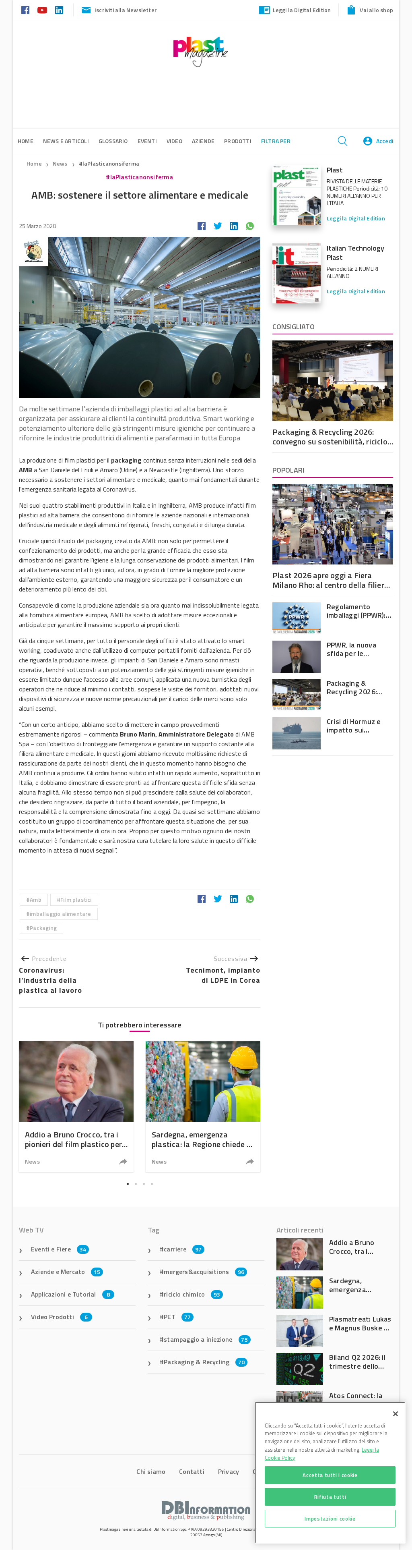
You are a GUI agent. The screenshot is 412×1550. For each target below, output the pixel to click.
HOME (25, 141)
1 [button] (128, 1184)
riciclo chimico (192, 1294)
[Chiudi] (395, 1414)
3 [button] (144, 1184)
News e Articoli (66, 141)
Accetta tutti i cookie (330, 1475)
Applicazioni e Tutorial (70, 1294)
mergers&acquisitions (204, 1271)
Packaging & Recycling (204, 1362)
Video (174, 141)
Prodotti (237, 141)
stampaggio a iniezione (206, 1339)
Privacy (228, 1471)
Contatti (191, 1471)
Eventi (147, 141)
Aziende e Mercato (66, 1271)
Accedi (384, 141)
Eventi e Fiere (58, 1249)
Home (34, 163)
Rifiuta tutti (330, 1497)
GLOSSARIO (113, 141)
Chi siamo (150, 1471)
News (61, 163)
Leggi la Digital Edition (302, 10)
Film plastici (76, 899)
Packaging (43, 927)
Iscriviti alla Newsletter (126, 10)
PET (177, 1317)
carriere (183, 1249)
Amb (35, 899)
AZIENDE (203, 141)
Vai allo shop (376, 10)
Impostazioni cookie (330, 1519)
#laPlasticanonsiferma (109, 163)
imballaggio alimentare (60, 913)
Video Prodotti (59, 1317)
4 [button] (152, 1184)
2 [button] (136, 1184)
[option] (76, 1106)
